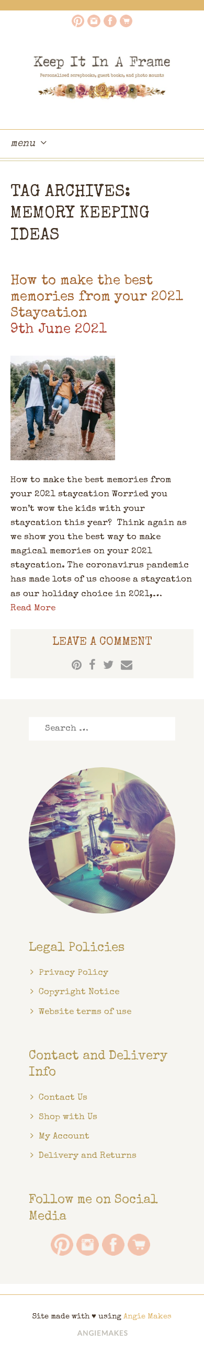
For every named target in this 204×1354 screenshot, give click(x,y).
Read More (32, 608)
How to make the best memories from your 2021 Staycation (96, 298)
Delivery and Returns (88, 1156)
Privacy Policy (73, 973)
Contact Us (63, 1098)
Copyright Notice (79, 992)
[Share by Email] (126, 664)
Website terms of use (85, 1012)
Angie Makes (147, 1317)
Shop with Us (68, 1117)
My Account (64, 1136)
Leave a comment (102, 642)
